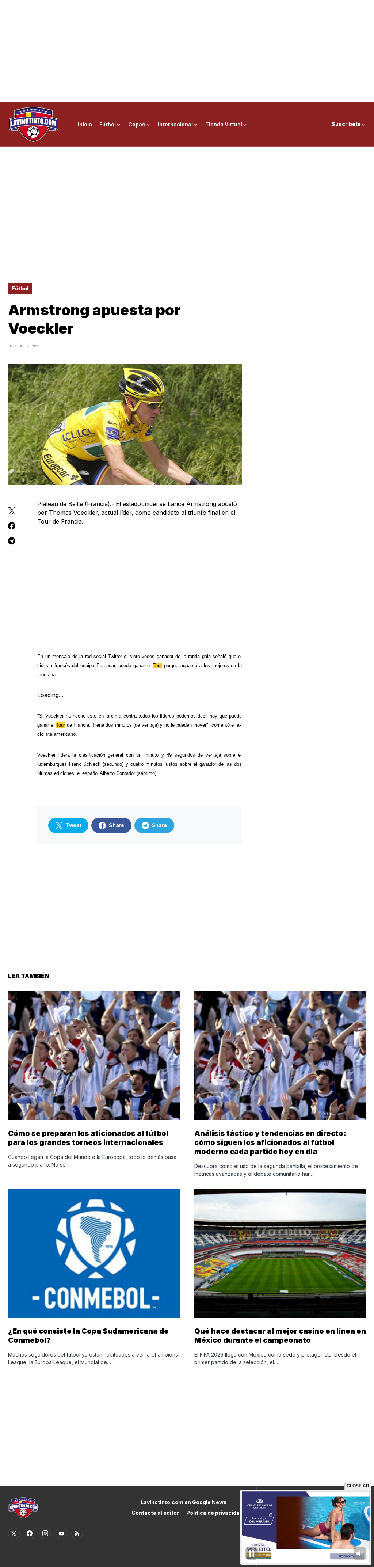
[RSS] (77, 1533)
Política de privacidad (214, 1513)
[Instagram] (45, 1533)
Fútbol (20, 288)
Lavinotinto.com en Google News (184, 1502)
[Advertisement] (187, 51)
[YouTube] (61, 1533)
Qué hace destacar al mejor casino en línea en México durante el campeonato (280, 1335)
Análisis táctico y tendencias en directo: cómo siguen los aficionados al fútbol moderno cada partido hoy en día (270, 1142)
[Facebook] (29, 1533)
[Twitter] (14, 1533)
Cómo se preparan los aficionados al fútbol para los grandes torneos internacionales (88, 1138)
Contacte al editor (155, 1513)
